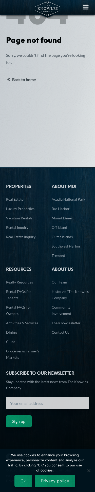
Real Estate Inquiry (20, 237)
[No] (88, 470)
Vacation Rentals (19, 218)
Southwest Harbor (66, 246)
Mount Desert (63, 218)
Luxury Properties (20, 208)
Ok (23, 480)
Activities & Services (22, 323)
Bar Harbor (61, 208)
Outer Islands (62, 237)
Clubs (10, 341)
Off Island (59, 227)
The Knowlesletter (66, 323)
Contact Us (60, 332)
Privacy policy (55, 480)
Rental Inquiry (17, 227)
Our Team (59, 282)
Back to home (24, 79)
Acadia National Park (68, 199)
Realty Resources (19, 282)
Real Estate (14, 199)
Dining (11, 332)
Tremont (58, 255)
